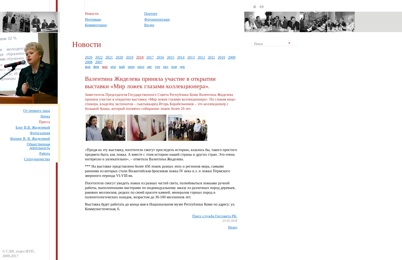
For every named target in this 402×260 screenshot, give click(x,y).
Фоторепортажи (157, 19)
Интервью (93, 19)
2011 (211, 57)
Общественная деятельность (38, 146)
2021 (109, 57)
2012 (201, 57)
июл (140, 67)
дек (182, 67)
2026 (88, 57)
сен (157, 67)
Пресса (44, 122)
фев (96, 67)
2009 (231, 57)
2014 (180, 57)
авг (149, 67)
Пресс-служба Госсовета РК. (214, 216)
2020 (119, 57)
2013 (191, 57)
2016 (160, 57)
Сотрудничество (37, 159)
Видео (149, 25)
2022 (99, 57)
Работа (44, 153)
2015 (170, 57)
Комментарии (96, 25)
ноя (174, 67)
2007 (99, 62)
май (122, 67)
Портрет (150, 14)
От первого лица (36, 111)
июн (131, 67)
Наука (45, 116)
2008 (88, 62)
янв (87, 67)
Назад (232, 227)
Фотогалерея (40, 133)
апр (113, 67)
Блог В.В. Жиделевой (33, 127)
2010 (221, 57)
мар (105, 67)
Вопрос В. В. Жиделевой (30, 139)
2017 (150, 57)
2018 (140, 57)
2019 (129, 57)
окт (165, 67)
